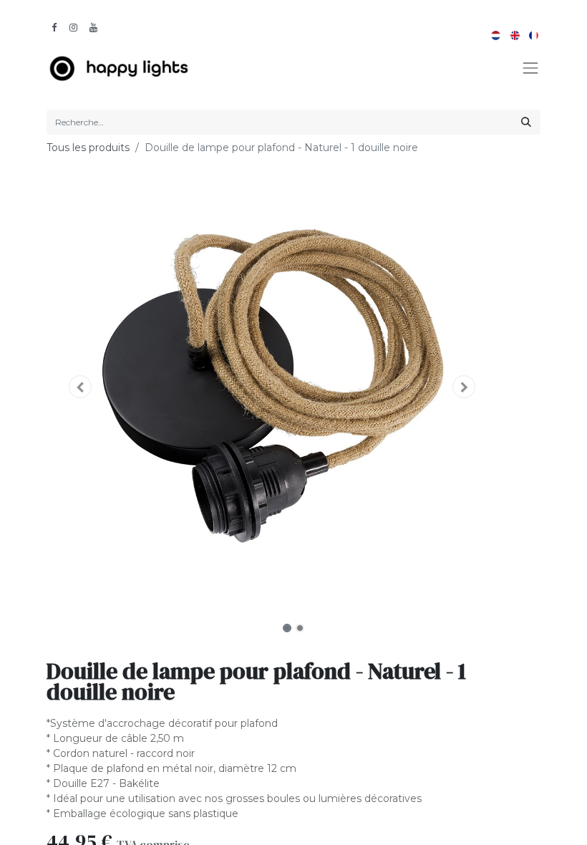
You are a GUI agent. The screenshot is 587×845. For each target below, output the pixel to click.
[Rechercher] (526, 122)
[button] (81, 387)
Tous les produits (88, 147)
